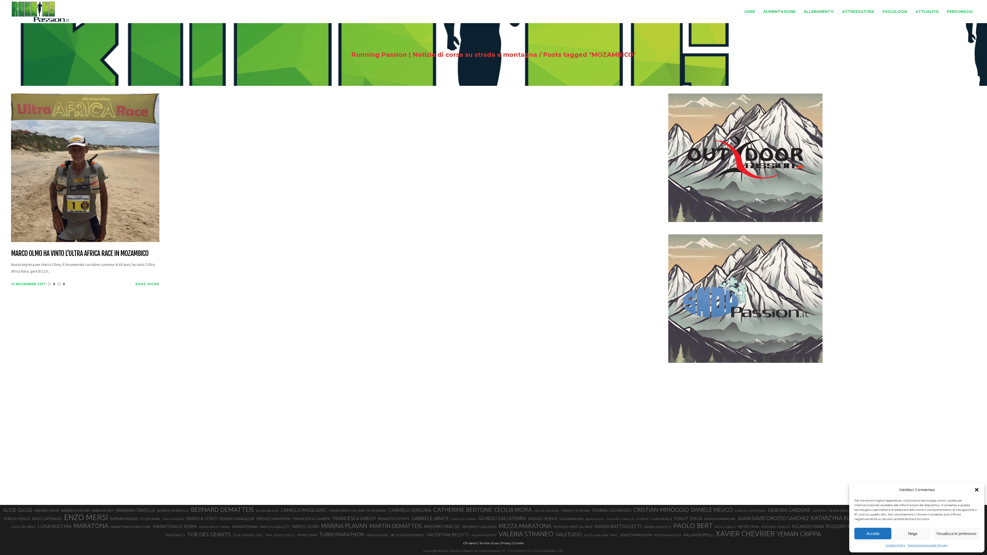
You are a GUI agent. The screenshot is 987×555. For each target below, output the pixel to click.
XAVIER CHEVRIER (745, 533)
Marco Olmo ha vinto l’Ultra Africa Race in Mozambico (79, 253)
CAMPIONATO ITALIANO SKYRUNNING (358, 510)
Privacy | (507, 543)
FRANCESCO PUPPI (393, 518)
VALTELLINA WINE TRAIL (601, 535)
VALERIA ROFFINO (484, 535)
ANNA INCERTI (103, 510)
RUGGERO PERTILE (845, 526)
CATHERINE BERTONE (462, 509)
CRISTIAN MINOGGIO (661, 509)
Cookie (519, 543)
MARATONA (91, 525)
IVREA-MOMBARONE (719, 519)
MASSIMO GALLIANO (479, 526)
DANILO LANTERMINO (750, 510)
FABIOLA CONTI (201, 518)
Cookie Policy (896, 545)
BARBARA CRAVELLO (135, 510)
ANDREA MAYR (46, 510)
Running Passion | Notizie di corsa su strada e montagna (444, 55)
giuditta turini (595, 519)
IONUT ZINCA (688, 518)
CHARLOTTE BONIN (575, 510)
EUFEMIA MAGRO (124, 518)
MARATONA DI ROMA (175, 526)
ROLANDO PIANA (808, 526)
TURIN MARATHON (341, 534)
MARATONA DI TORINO (214, 527)
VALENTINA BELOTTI (448, 534)
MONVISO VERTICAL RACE (573, 527)
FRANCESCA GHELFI (354, 518)
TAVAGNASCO (175, 535)
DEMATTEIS (819, 510)
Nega (912, 533)
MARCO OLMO (305, 526)
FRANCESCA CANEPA (312, 518)
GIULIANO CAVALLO (620, 519)
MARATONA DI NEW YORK (131, 527)
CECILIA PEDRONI (546, 510)
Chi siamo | (471, 543)
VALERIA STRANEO (526, 534)
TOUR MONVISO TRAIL (248, 535)
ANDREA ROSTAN (75, 510)
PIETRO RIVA (748, 526)
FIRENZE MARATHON (273, 519)
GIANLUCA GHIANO (464, 519)
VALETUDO (568, 534)
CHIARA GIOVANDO (611, 510)
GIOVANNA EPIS (571, 519)
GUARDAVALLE (661, 519)
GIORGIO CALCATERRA (502, 518)
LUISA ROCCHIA (54, 526)
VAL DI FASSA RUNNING (407, 535)
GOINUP (642, 519)
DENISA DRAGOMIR (842, 510)
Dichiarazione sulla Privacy (928, 545)
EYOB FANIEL (150, 519)
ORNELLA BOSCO (657, 527)
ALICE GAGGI (17, 510)
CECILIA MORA (513, 509)
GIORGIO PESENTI (542, 518)
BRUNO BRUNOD (267, 510)
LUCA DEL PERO (23, 527)
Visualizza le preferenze (956, 533)
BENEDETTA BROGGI (173, 510)
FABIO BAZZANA (173, 519)
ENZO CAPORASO (47, 518)
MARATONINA (245, 526)
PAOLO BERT (692, 525)
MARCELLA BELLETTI (275, 527)
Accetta (872, 533)
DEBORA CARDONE (789, 510)
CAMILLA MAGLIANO (304, 510)
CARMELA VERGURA (410, 510)
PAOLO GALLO (725, 527)
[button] (976, 489)
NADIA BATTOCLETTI (618, 526)
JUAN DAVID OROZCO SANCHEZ (773, 518)
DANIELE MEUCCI (712, 510)
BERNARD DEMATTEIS (222, 509)
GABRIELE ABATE (430, 518)
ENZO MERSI (86, 517)
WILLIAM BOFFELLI (698, 535)
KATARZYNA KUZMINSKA (843, 518)
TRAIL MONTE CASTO (280, 535)
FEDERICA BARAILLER (237, 518)
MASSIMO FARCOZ (442, 526)
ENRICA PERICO (17, 519)
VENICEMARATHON (667, 535)
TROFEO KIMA (307, 535)
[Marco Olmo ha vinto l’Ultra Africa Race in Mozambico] (85, 167)
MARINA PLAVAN (344, 525)
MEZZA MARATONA (525, 525)
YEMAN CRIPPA (799, 534)
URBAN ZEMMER (377, 535)
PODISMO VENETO (775, 527)
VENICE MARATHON (636, 535)
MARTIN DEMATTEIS (395, 526)
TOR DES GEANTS (209, 534)
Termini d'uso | (489, 543)
